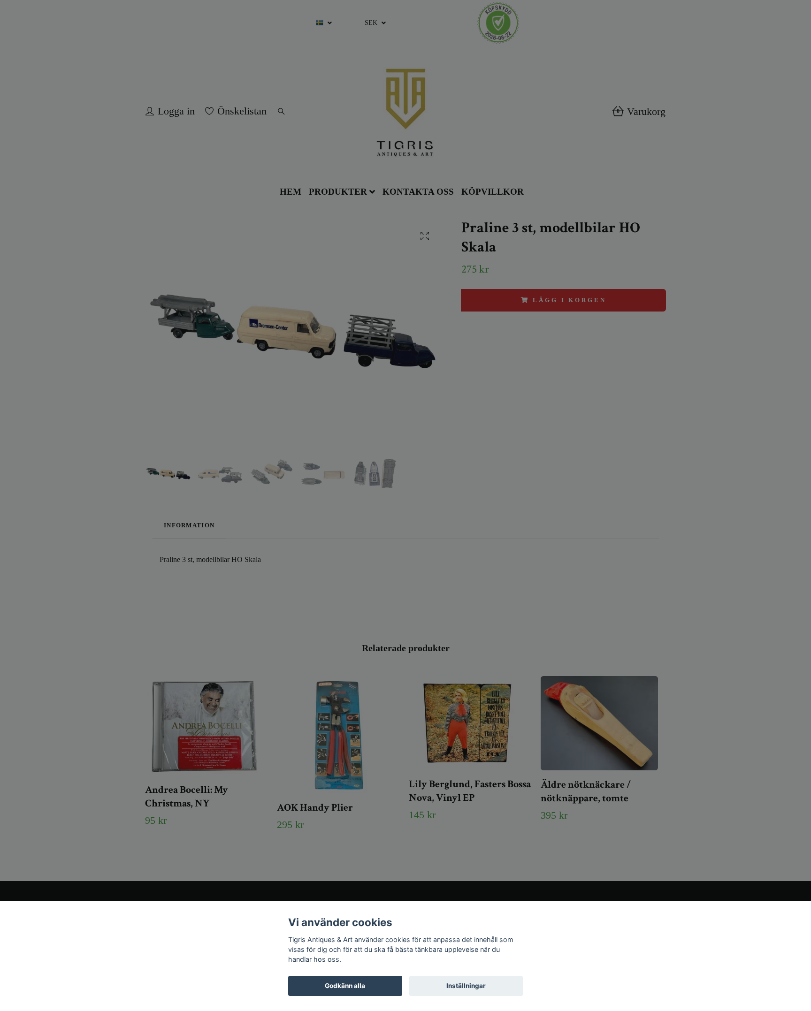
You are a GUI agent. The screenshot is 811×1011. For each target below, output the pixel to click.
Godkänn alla (345, 985)
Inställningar (466, 985)
